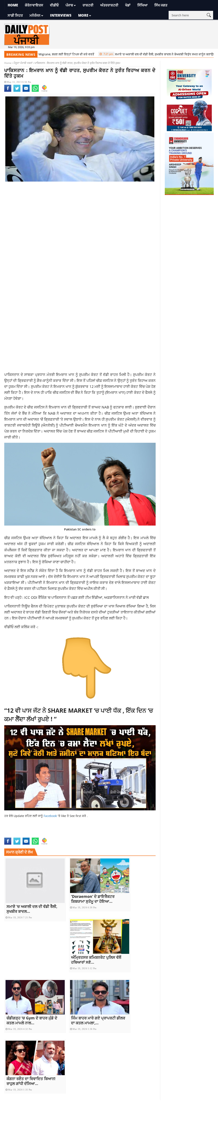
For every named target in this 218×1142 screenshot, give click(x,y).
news (118, 830)
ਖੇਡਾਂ (128, 5)
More (83, 15)
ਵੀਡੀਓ (54, 5)
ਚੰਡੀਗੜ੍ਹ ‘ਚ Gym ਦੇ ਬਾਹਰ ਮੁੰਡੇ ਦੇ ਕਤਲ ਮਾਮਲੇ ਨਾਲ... (32, 1020)
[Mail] (26, 90)
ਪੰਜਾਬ (69, 5)
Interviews (60, 15)
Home (13, 5)
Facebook (51, 816)
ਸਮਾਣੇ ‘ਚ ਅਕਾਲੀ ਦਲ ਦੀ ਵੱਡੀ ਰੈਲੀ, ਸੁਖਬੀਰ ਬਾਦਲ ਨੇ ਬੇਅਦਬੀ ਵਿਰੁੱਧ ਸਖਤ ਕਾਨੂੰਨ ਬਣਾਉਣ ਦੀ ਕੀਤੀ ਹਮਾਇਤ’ (149, 54)
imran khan (13, 830)
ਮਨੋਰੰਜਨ (35, 15)
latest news (86, 830)
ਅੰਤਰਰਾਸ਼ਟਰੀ (109, 5)
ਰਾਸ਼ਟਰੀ (88, 5)
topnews (10, 834)
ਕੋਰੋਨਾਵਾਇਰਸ (34, 5)
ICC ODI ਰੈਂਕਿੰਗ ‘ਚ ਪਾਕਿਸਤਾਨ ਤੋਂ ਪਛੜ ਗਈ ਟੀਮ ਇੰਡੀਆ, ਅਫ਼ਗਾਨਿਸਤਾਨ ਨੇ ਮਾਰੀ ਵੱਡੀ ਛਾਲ (86, 597)
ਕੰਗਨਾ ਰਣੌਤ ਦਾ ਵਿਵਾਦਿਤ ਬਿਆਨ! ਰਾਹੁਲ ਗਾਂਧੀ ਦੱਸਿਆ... (31, 1081)
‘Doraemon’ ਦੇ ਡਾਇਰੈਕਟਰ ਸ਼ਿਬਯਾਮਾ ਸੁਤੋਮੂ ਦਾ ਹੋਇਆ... (93, 899)
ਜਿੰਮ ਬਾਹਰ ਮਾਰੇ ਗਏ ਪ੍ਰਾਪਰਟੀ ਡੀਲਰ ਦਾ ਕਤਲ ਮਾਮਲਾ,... (98, 1020)
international (34, 830)
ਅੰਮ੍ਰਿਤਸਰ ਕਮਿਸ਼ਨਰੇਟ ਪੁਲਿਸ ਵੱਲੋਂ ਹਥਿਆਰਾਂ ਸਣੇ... (96, 960)
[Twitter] (16, 90)
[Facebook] (7, 90)
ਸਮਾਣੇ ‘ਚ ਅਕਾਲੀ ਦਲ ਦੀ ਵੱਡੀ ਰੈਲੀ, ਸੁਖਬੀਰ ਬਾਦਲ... (32, 909)
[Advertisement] (80, 219)
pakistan (129, 830)
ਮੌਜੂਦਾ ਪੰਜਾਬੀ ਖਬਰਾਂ (23, 63)
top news (143, 830)
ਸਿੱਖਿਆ (142, 5)
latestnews (104, 830)
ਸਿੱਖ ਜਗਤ (160, 5)
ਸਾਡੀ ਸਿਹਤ (15, 15)
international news (61, 830)
